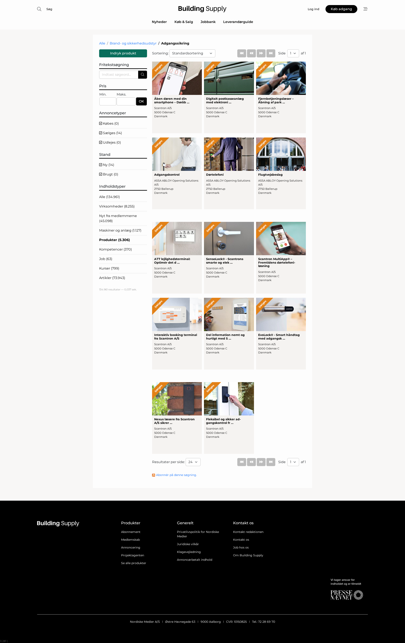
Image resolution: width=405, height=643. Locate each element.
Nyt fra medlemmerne (118, 218)
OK (141, 101)
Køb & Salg (183, 22)
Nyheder (159, 22)
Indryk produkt (123, 53)
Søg (49, 9)
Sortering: (160, 53)
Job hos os (241, 547)
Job (105, 259)
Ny (108, 165)
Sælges (112, 133)
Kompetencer (115, 249)
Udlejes (111, 142)
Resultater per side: (169, 462)
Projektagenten (132, 555)
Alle (102, 43)
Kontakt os (241, 540)
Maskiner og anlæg (120, 230)
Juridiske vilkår (188, 544)
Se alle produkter (133, 563)
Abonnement (130, 532)
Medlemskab (130, 540)
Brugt (110, 174)
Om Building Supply (248, 555)
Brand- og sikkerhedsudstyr (133, 43)
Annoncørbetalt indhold (194, 560)
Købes (110, 123)
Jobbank (208, 22)
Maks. (121, 94)
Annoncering (130, 547)
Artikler (112, 278)
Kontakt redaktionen (248, 532)
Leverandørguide (238, 22)
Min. (102, 94)
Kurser (109, 268)
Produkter (114, 240)
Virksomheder (117, 206)
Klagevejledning (189, 552)
